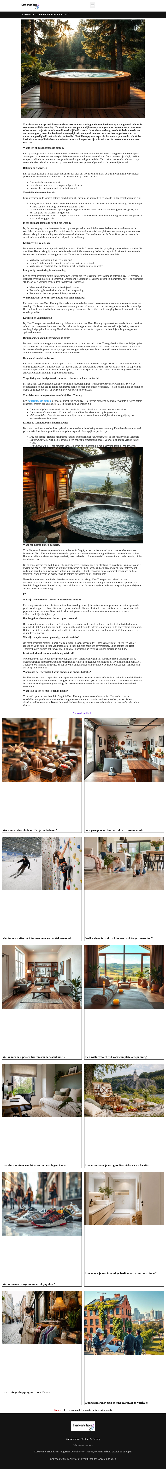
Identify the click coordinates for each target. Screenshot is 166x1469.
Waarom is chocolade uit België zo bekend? (30, 830)
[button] (92, 5)
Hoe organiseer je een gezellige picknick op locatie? (117, 1165)
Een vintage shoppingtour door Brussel (27, 1392)
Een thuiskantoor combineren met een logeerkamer (35, 1165)
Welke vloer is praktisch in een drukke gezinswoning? (119, 938)
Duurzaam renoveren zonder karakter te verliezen (116, 1402)
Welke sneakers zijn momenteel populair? (29, 1284)
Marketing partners (83, 1445)
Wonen (57, 1410)
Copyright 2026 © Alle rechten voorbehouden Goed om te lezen (83, 1458)
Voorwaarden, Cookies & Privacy (83, 1439)
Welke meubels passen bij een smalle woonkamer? (34, 1056)
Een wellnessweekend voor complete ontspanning (116, 1056)
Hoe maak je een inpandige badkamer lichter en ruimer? (121, 1273)
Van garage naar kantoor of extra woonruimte (114, 830)
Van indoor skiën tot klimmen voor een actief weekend (37, 938)
